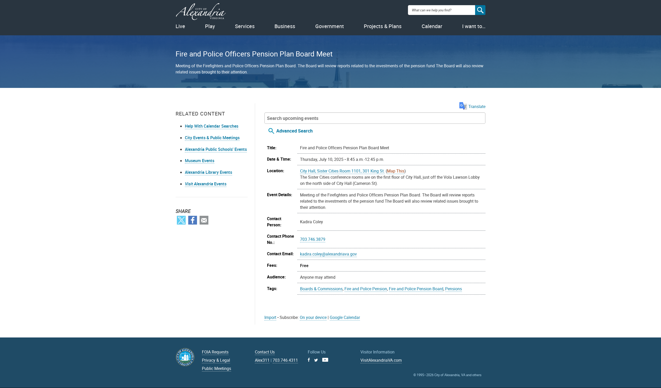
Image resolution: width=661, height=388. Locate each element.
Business (284, 26)
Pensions (453, 289)
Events (205, 184)
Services (245, 26)
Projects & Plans (383, 26)
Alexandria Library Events (208, 172)
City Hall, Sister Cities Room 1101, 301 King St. (342, 171)
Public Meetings (216, 368)
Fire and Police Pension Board (416, 289)
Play (210, 26)
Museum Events (199, 160)
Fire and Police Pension (365, 289)
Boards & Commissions (321, 289)
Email (204, 220)
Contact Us (265, 352)
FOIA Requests (215, 352)
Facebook (192, 220)
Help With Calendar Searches (211, 126)
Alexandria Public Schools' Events (216, 149)
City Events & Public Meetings (212, 138)
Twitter (181, 220)
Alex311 (262, 360)
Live (180, 26)
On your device (313, 317)
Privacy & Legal (216, 360)
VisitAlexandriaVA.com (381, 360)
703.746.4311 (285, 360)
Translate (476, 106)
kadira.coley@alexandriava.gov (328, 254)
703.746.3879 (312, 239)
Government (329, 26)
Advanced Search (294, 131)
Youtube (325, 360)
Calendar (432, 26)
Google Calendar (345, 317)
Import (270, 317)
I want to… (473, 26)
